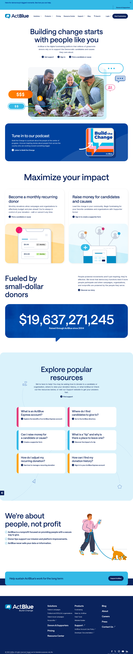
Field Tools (78, 617)
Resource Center (56, 635)
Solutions (52, 606)
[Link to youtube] (123, 651)
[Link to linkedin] (127, 651)
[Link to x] (115, 651)
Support (79, 625)
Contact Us (107, 626)
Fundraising (79, 610)
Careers (106, 616)
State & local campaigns (56, 617)
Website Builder (80, 620)
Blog (104, 606)
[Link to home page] (17, 16)
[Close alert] (130, 2)
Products (79, 606)
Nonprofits (51, 620)
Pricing (51, 630)
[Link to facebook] (111, 651)
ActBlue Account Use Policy (84, 629)
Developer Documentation (84, 633)
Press (104, 621)
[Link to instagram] (119, 651)
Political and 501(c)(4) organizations (60, 613)
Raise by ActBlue (80, 613)
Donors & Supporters (123, 7)
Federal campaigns (54, 610)
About (105, 611)
